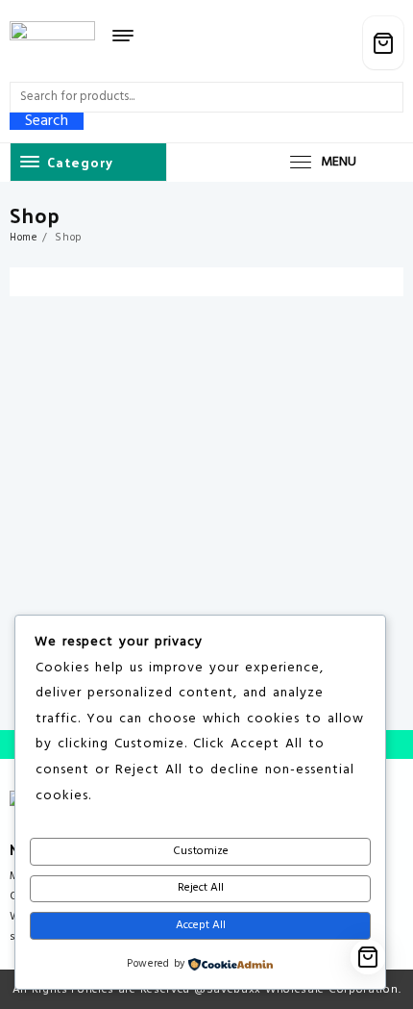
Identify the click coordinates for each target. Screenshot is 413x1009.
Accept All (201, 925)
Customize (201, 851)
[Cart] (383, 43)
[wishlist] (305, 43)
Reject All (201, 887)
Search (46, 121)
